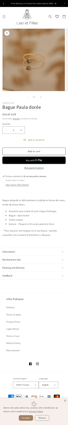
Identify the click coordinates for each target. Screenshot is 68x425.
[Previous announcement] (3, 3)
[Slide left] (27, 97)
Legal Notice (12, 328)
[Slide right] (40, 97)
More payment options (34, 168)
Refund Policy (13, 343)
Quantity (6, 124)
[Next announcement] (64, 3)
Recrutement (13, 350)
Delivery (10, 307)
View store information (17, 184)
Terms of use (12, 336)
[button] (3, 16)
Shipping (16, 119)
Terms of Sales (13, 314)
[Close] (65, 400)
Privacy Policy (13, 321)
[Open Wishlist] (57, 16)
